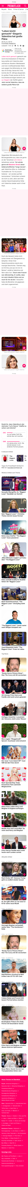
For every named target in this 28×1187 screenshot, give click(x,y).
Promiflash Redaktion (9, 43)
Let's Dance (18, 160)
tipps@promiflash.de (14, 468)
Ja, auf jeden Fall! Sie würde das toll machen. (15, 435)
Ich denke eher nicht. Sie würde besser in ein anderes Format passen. (15, 445)
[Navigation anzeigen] (2, 6)
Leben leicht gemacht (9, 56)
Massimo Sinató (14, 164)
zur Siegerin (6, 80)
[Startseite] (14, 6)
